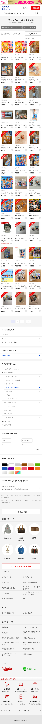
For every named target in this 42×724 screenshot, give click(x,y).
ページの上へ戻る (21, 512)
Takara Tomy (6, 355)
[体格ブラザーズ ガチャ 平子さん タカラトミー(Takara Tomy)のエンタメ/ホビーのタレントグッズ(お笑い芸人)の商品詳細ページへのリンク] (35, 69)
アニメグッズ (8, 414)
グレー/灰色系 (20, 465)
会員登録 (36, 8)
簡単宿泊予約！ (35, 690)
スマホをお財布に (20, 703)
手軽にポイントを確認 (35, 703)
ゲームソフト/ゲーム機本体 (12, 380)
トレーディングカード (10, 399)
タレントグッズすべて (12, 388)
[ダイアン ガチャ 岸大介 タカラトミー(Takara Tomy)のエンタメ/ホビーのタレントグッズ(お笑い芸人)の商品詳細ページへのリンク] (35, 298)
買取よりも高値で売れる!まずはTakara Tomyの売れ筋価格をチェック (15, 488)
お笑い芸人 (31, 54)
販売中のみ (7, 34)
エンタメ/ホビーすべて (10, 376)
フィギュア (7, 395)
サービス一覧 (5, 710)
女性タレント (18, 261)
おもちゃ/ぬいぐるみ (10, 402)
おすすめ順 (16, 34)
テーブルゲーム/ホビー (10, 406)
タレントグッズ (28, 28)
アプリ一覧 (25, 710)
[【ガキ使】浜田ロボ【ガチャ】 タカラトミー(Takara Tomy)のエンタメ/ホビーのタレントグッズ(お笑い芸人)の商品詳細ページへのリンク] (35, 205)
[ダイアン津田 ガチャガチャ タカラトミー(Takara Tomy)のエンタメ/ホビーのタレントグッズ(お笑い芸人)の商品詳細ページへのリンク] (21, 298)
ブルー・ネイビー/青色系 (7, 469)
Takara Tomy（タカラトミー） (11, 28)
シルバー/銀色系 (7, 473)
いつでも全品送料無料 (21, 690)
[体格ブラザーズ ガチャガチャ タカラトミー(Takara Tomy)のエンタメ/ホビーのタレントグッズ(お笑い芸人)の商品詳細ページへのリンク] (35, 160)
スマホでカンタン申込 (7, 703)
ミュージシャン (5, 54)
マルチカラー (20, 473)
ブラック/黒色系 (7, 465)
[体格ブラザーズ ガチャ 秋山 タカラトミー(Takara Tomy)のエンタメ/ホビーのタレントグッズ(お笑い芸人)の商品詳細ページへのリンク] (21, 137)
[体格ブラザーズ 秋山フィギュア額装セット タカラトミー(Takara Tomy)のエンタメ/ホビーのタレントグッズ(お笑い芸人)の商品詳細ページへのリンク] (35, 47)
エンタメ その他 (8, 417)
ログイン (26, 8)
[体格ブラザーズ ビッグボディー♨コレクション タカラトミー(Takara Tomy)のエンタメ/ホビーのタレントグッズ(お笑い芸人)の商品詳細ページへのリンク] (7, 205)
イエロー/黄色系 (20, 469)
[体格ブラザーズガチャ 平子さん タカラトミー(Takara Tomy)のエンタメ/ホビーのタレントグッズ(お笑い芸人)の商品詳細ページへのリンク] (7, 69)
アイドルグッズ (5, 261)
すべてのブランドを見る (21, 566)
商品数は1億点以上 (7, 690)
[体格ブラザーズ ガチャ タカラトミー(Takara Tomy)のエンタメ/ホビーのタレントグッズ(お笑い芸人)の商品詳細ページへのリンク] (21, 182)
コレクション (8, 410)
